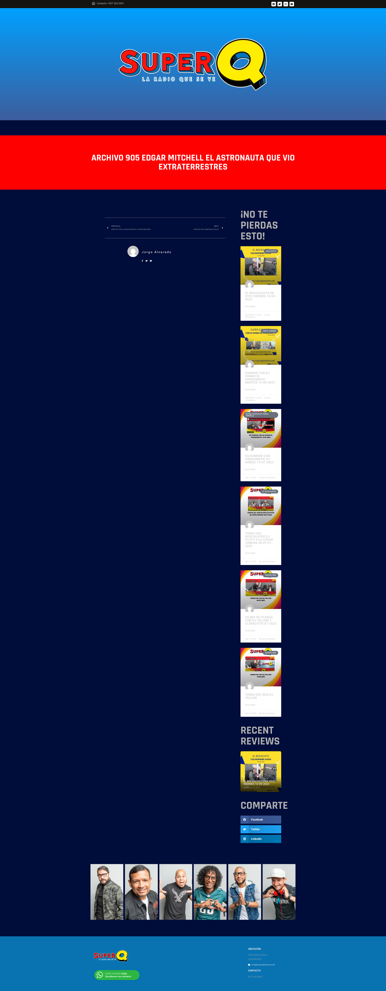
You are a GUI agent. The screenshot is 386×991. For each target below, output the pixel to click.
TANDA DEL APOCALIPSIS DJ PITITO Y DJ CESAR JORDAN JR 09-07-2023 (259, 540)
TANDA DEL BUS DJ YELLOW (259, 696)
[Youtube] (292, 4)
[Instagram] (285, 4)
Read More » (251, 307)
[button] (260, 820)
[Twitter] (279, 4)
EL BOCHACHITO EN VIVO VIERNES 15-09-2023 (260, 296)
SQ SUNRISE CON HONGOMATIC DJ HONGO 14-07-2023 (259, 459)
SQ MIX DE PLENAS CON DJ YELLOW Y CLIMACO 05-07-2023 (260, 620)
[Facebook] (273, 4)
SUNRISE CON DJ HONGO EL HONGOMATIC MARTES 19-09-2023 (260, 377)
